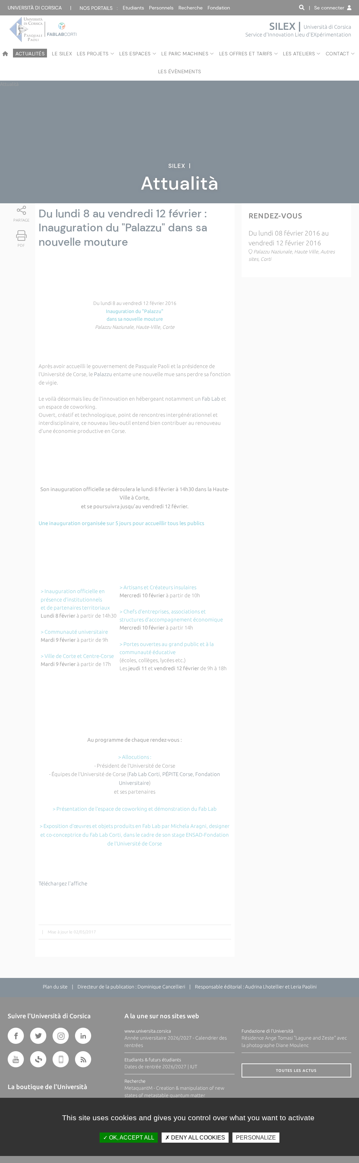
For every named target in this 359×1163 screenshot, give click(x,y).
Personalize (256, 1138)
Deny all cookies (197, 1138)
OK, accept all (131, 1138)
